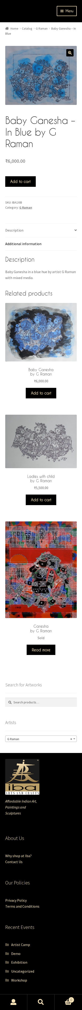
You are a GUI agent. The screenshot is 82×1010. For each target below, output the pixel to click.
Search (41, 1002)
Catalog (27, 28)
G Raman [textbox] (39, 739)
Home (14, 28)
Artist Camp (20, 944)
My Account (13, 1002)
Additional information (23, 243)
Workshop (19, 980)
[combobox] (41, 739)
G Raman (42, 28)
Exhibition (19, 962)
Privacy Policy (16, 900)
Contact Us (14, 861)
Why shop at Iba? (18, 855)
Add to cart (20, 181)
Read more (41, 650)
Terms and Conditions (22, 906)
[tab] (41, 230)
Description (14, 230)
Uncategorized (22, 971)
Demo (15, 953)
